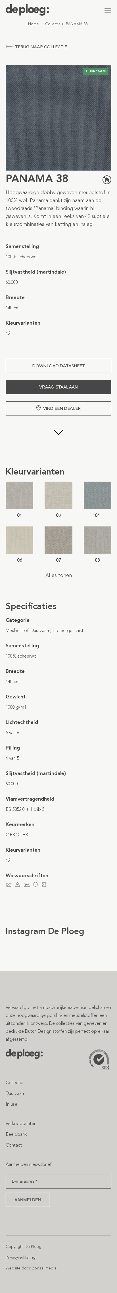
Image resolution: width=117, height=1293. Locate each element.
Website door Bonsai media (31, 1268)
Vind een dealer (62, 408)
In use (11, 1104)
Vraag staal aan (58, 387)
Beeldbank (16, 1134)
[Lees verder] (58, 441)
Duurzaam (15, 1093)
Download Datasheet (58, 365)
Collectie (53, 24)
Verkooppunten (21, 1123)
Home (33, 24)
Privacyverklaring (20, 1257)
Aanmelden (27, 1199)
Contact (14, 1145)
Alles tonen (58, 575)
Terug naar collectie (41, 46)
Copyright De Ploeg (23, 1246)
